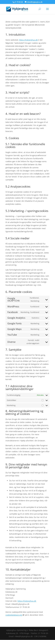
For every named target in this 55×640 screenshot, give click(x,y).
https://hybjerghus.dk (28, 40)
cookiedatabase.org (14, 615)
